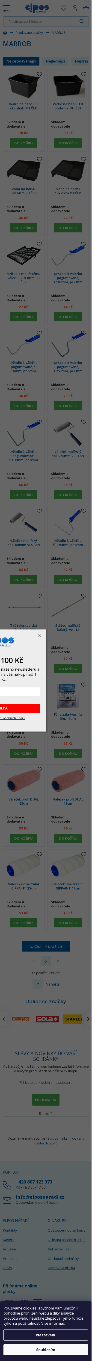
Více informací (53, 1323)
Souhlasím (45, 1349)
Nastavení (45, 1335)
